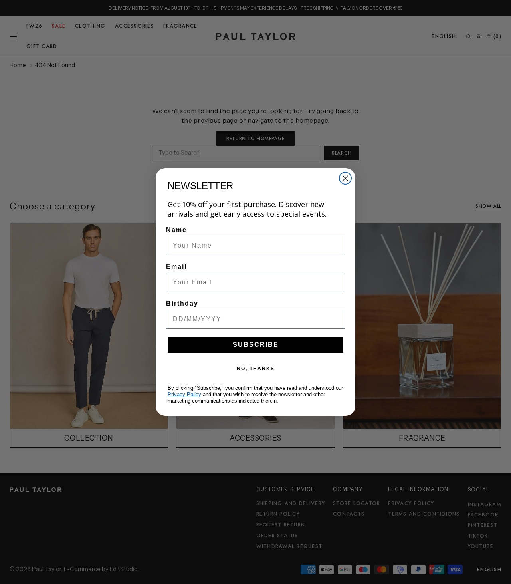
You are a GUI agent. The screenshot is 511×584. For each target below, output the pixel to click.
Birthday (182, 303)
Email (176, 266)
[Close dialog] (345, 178)
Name (176, 229)
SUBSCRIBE (256, 344)
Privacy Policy (184, 394)
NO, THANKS (256, 368)
